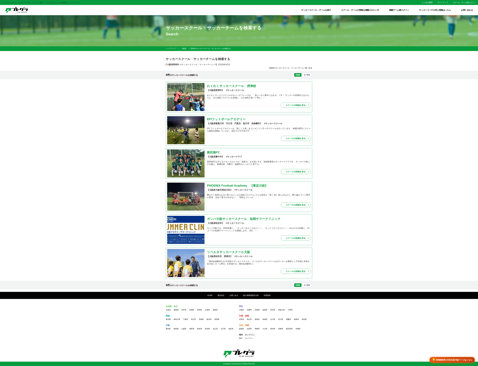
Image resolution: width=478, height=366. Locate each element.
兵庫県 (249, 310)
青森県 (176, 310)
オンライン (249, 338)
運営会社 (220, 295)
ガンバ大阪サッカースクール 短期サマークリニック (245, 218)
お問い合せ (233, 295)
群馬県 (216, 319)
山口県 (272, 319)
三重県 (290, 310)
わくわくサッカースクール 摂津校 (231, 86)
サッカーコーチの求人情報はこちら (435, 10)
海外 (240, 338)
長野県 (191, 329)
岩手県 (183, 310)
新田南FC (213, 152)
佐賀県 (249, 329)
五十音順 (307, 75)
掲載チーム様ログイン (399, 10)
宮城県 (191, 310)
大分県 (265, 329)
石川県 (223, 329)
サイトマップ (442, 2)
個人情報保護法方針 (251, 295)
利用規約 (267, 295)
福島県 (215, 310)
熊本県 (272, 329)
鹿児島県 (289, 329)
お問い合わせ (467, 10)
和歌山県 (281, 310)
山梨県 (183, 329)
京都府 (257, 310)
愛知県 (168, 329)
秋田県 (199, 310)
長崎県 (257, 329)
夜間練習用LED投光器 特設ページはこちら (452, 359)
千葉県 (185, 319)
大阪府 (183, 49)
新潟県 (207, 329)
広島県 (241, 319)
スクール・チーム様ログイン (464, 2)
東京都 (168, 319)
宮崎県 (280, 329)
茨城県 (201, 319)
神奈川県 (177, 319)
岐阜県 (199, 329)
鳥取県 (257, 319)
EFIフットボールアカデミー (226, 119)
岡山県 (249, 319)
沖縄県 (298, 329)
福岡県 (241, 329)
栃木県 (209, 319)
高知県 (304, 319)
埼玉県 (193, 319)
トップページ (171, 49)
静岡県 (176, 329)
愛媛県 (288, 319)
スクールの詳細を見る (296, 105)
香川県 (280, 319)
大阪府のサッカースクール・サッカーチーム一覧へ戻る (290, 68)
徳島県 (296, 319)
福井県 (231, 329)
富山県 (215, 329)
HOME (209, 295)
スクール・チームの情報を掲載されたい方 (360, 10)
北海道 (168, 310)
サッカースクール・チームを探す (316, 10)
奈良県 (272, 310)
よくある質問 (427, 2)
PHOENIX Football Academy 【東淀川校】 (237, 185)
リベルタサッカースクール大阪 (228, 252)
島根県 (265, 319)
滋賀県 (265, 310)
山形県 (207, 310)
